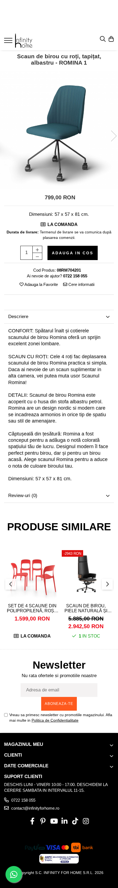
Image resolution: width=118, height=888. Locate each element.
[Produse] (9, 42)
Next (113, 136)
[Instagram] (86, 821)
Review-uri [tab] (22, 495)
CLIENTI (13, 755)
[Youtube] (53, 821)
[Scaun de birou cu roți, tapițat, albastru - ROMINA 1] (59, 130)
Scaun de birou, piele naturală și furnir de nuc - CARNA (85, 608)
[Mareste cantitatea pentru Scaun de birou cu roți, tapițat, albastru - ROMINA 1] (37, 249)
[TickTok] (75, 821)
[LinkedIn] (64, 821)
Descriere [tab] (18, 316)
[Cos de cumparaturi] (111, 39)
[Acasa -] (37, 41)
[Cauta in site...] (103, 39)
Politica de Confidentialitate (55, 720)
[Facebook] (32, 821)
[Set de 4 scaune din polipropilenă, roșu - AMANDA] (32, 574)
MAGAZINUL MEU (23, 744)
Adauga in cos (72, 253)
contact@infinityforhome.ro (34, 808)
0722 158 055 (22, 800)
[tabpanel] (59, 130)
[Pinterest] (43, 821)
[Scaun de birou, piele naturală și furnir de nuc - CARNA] (86, 574)
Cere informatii (80, 284)
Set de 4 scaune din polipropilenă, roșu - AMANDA (32, 608)
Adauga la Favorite (41, 284)
